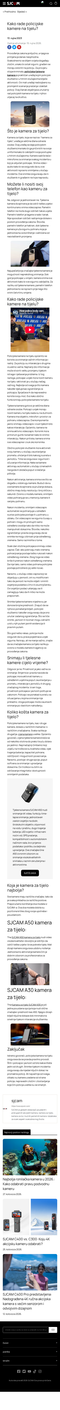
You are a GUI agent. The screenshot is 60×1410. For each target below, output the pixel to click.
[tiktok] (35, 1372)
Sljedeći (21, 11)
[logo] (13, 3)
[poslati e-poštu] (53, 1330)
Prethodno (10, 11)
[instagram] (40, 1372)
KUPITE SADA (30, 873)
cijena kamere (25, 734)
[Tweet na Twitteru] (14, 47)
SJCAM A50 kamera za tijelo (26, 937)
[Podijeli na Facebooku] (9, 47)
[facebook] (19, 1372)
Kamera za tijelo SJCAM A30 (26, 1004)
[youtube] (29, 1372)
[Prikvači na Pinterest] (19, 47)
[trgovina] (55, 3)
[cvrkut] (24, 1372)
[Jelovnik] (4, 3)
